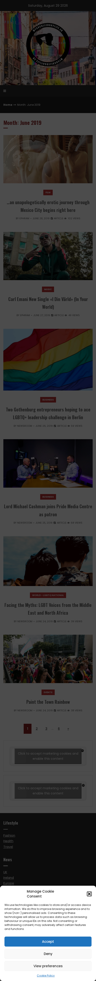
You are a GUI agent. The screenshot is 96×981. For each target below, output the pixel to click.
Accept (48, 941)
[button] (89, 894)
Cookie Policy (46, 975)
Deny (48, 953)
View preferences (48, 966)
